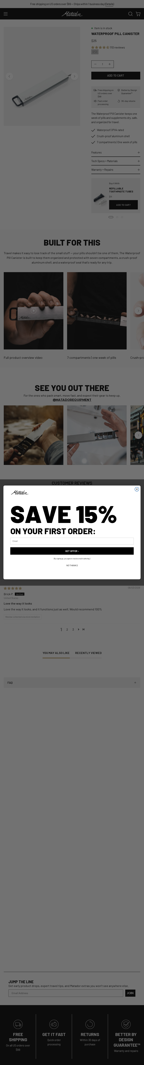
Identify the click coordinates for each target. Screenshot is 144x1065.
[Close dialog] (137, 489)
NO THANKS (72, 565)
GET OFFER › (72, 551)
